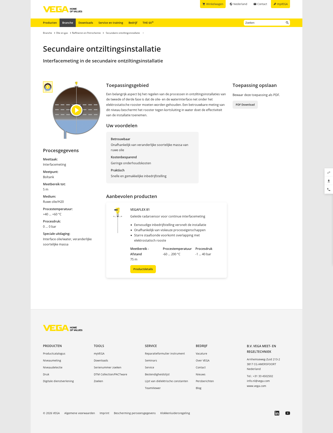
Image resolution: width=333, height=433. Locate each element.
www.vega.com (256, 386)
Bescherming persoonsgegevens (135, 413)
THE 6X (148, 22)
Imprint (104, 413)
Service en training (110, 22)
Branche (67, 22)
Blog (198, 388)
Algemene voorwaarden (79, 413)
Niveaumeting (52, 360)
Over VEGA (202, 360)
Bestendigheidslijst (157, 374)
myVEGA (99, 353)
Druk (46, 374)
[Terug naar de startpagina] (62, 328)
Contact (201, 367)
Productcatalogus (54, 353)
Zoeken (98, 381)
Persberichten (205, 381)
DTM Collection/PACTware (110, 374)
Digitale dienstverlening (58, 381)
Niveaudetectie (52, 367)
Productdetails (143, 269)
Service (151, 346)
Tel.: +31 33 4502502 (260, 376)
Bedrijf (133, 22)
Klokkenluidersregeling (175, 413)
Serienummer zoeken (107, 367)
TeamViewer (153, 388)
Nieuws (200, 374)
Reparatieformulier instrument (165, 353)
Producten (50, 22)
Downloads (85, 22)
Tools (99, 346)
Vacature (201, 353)
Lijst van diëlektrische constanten (166, 381)
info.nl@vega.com (258, 381)
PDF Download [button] (245, 104)
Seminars (151, 360)
